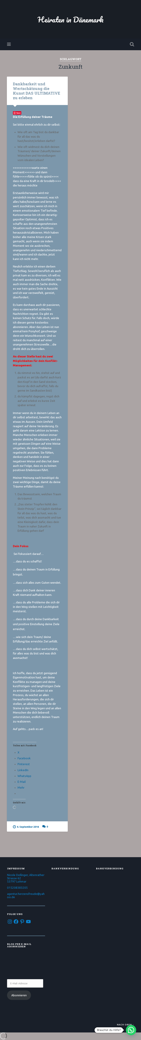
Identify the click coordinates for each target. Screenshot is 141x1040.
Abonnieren (19, 995)
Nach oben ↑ (125, 1024)
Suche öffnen (131, 44)
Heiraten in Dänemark (71, 19)
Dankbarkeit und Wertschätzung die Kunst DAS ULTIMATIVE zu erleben (36, 90)
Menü (9, 44)
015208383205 (17, 887)
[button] (131, 1030)
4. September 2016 (28, 826)
